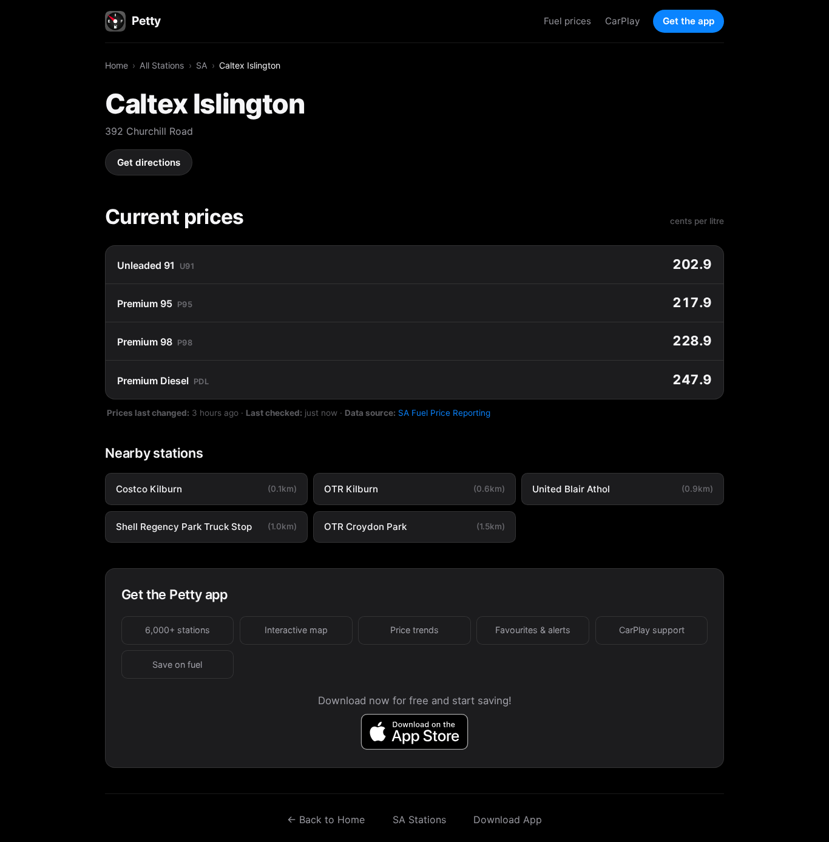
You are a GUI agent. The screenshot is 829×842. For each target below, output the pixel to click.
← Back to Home (326, 819)
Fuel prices (567, 21)
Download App (507, 819)
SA (202, 65)
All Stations (162, 65)
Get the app (688, 21)
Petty (146, 20)
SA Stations (419, 819)
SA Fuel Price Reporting (444, 413)
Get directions (148, 162)
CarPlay (622, 21)
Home (116, 65)
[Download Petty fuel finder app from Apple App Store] (414, 732)
